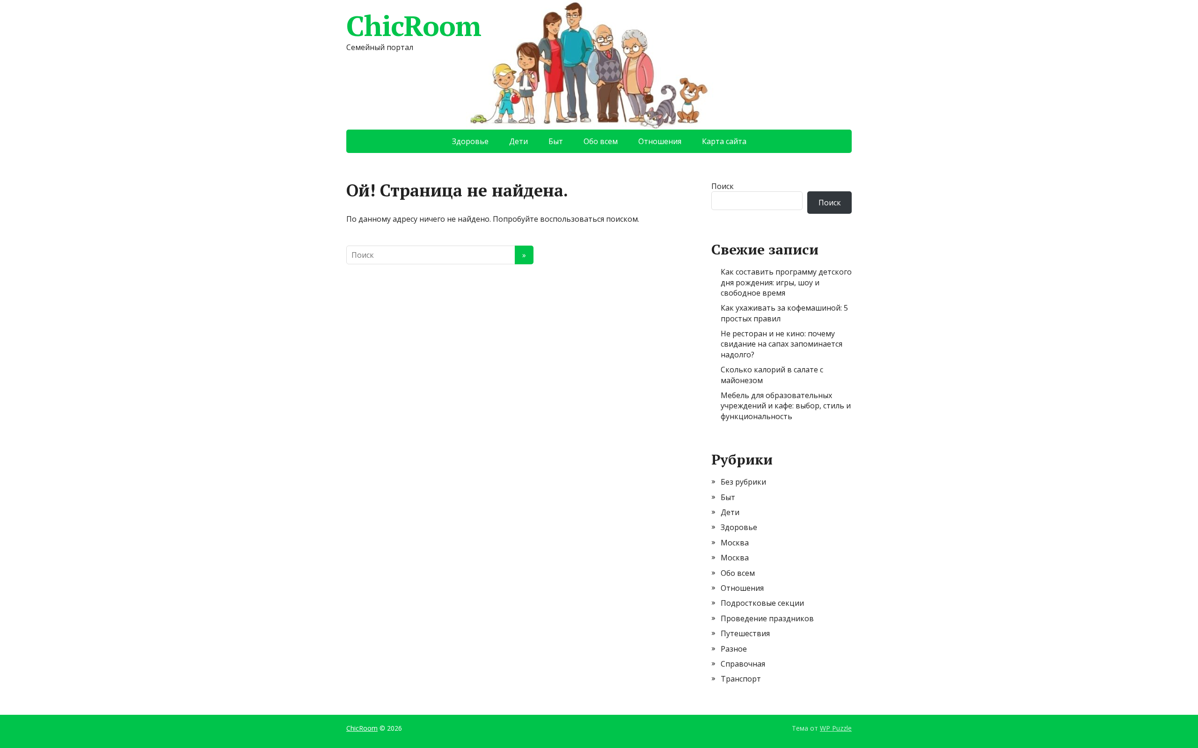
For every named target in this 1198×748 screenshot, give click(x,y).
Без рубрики (743, 482)
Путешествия (745, 633)
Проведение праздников (767, 618)
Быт (555, 141)
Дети (518, 141)
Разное (734, 649)
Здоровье (470, 141)
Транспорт (741, 679)
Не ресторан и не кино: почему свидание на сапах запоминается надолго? (781, 344)
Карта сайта (724, 141)
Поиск (722, 186)
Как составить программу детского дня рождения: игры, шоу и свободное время (786, 282)
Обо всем (601, 141)
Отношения (659, 141)
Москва (735, 542)
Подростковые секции (762, 603)
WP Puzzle (836, 728)
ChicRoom (413, 25)
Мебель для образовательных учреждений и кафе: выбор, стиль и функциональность (786, 405)
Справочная (743, 664)
